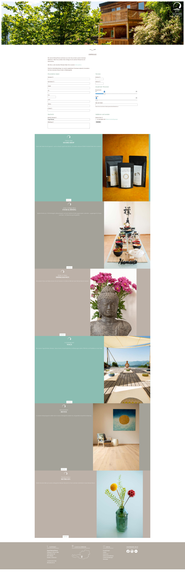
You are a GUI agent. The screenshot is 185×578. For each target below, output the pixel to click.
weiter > (69, 267)
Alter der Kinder (99, 102)
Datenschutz (99, 117)
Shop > (69, 200)
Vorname (50, 77)
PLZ (49, 95)
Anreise (97, 77)
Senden (98, 122)
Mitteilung (51, 122)
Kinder (96, 96)
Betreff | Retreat (52, 117)
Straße (49, 86)
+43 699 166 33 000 (51, 561)
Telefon (49, 104)
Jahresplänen (78, 64)
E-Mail (50, 108)
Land (49, 99)
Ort (48, 90)
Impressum (105, 554)
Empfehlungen (106, 550)
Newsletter (105, 559)
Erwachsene (98, 90)
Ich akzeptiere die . (107, 119)
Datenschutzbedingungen (112, 119)
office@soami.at (51, 562)
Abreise (97, 81)
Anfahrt (104, 552)
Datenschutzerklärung (108, 555)
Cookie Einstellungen (108, 557)
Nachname (51, 81)
